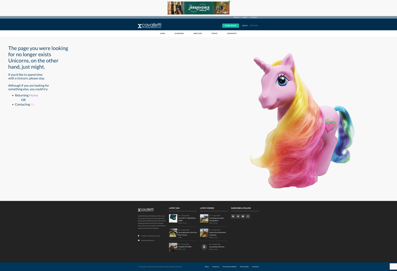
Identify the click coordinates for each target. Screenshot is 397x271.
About (245, 17)
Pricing (236, 17)
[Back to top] (390, 258)
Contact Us (215, 266)
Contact (254, 17)
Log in (245, 26)
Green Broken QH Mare (216, 247)
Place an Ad (230, 26)
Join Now (254, 26)
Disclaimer (255, 266)
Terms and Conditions (230, 266)
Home (33, 95)
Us (33, 104)
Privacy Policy (244, 266)
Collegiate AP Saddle (184, 247)
